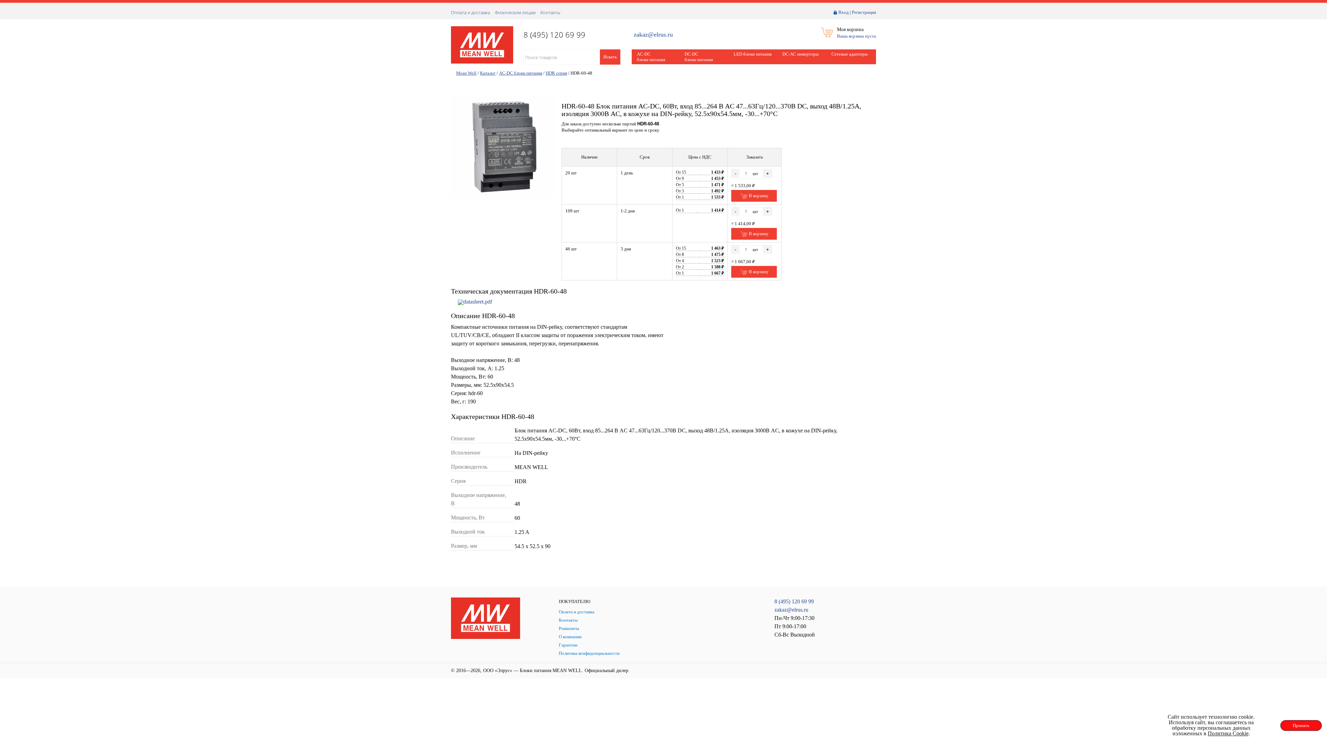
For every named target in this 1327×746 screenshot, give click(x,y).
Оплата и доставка (470, 12)
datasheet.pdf (477, 302)
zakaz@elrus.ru (653, 34)
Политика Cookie (1228, 733)
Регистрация (864, 12)
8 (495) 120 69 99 (794, 601)
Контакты (550, 12)
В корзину (758, 195)
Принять (1301, 725)
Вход (843, 12)
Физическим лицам (515, 12)
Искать (610, 56)
